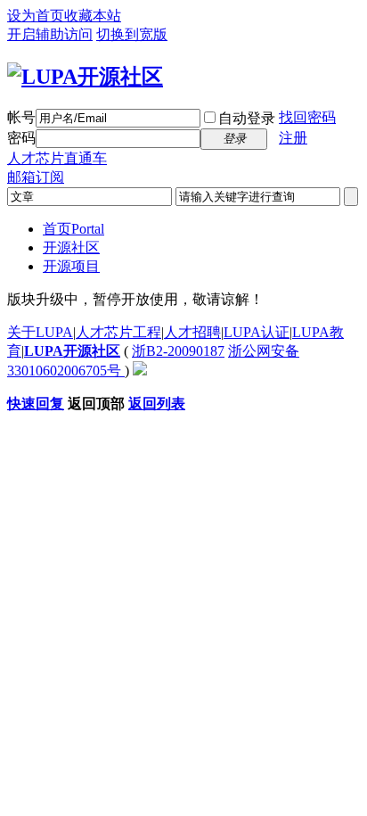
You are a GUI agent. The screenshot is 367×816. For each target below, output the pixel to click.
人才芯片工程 (118, 332)
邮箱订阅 (35, 177)
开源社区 (71, 247)
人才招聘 (192, 332)
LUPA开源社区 (72, 351)
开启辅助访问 (50, 34)
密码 (21, 137)
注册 (293, 137)
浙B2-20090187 (178, 351)
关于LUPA (40, 332)
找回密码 (307, 117)
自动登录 (246, 118)
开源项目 (71, 266)
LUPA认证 (257, 332)
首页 (73, 228)
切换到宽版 (131, 34)
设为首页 (35, 15)
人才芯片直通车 (57, 158)
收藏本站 (92, 15)
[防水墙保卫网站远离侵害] (140, 370)
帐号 (21, 117)
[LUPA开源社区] (85, 76)
